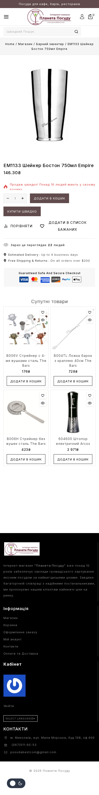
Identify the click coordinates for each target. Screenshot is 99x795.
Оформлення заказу (20, 632)
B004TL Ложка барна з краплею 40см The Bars (73, 360)
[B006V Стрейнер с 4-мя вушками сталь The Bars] (26, 329)
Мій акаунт (12, 639)
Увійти (8, 706)
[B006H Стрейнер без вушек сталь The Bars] (26, 412)
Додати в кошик (49, 198)
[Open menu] (6, 17)
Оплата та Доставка (20, 653)
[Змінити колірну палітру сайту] (16, 783)
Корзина (10, 625)
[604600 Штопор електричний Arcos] (73, 412)
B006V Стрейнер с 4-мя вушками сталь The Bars (26, 360)
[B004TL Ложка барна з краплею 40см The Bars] (73, 329)
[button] (26, 381)
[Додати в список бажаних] (43, 312)
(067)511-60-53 (23, 745)
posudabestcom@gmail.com (33, 752)
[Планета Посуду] (49, 16)
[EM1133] (49, 105)
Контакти (10, 646)
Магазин (10, 618)
